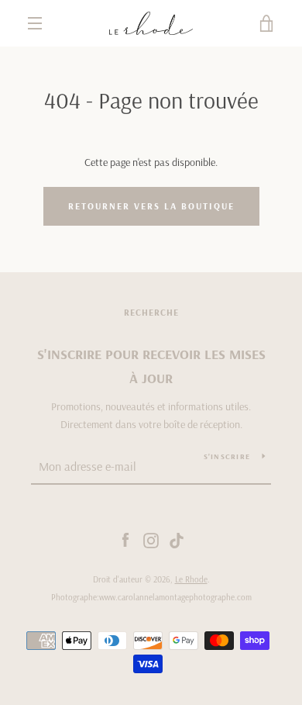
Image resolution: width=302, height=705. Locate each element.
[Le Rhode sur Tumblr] (176, 540)
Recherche (151, 312)
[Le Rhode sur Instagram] (151, 540)
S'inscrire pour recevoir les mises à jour (151, 366)
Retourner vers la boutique (151, 206)
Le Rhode (191, 579)
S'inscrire (227, 456)
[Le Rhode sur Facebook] (125, 540)
